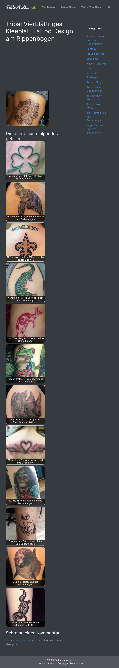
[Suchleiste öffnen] (109, 7)
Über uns (40, 663)
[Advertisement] (40, 66)
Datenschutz (76, 663)
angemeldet (24, 640)
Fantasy (91, 48)
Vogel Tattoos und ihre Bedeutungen (95, 129)
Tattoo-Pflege (68, 7)
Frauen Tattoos (95, 53)
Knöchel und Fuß (96, 63)
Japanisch (93, 58)
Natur (90, 68)
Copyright (63, 663)
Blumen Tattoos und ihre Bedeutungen (96, 40)
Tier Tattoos (48, 7)
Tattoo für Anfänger (91, 7)
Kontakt (51, 663)
